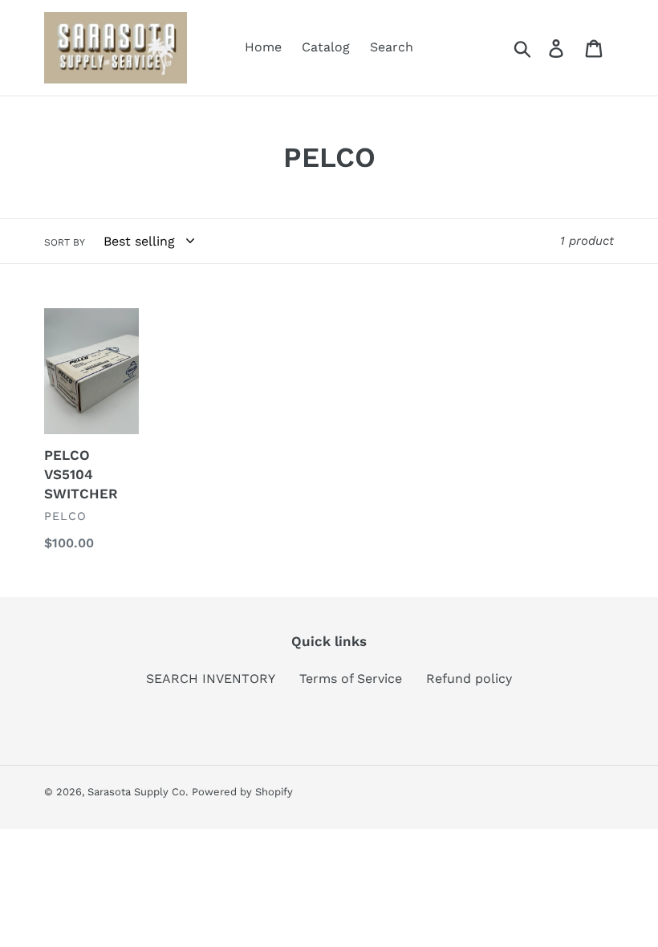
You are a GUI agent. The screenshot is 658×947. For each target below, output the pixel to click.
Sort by (64, 242)
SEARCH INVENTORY (210, 678)
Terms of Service (350, 678)
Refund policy (469, 678)
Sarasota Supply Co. (137, 792)
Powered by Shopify (242, 792)
